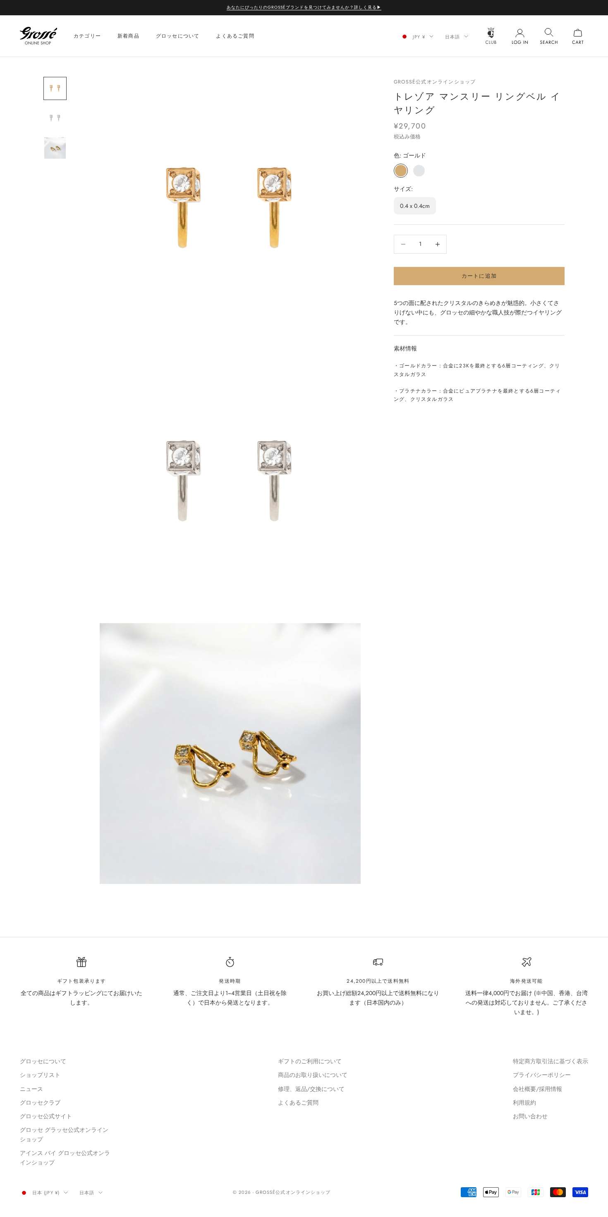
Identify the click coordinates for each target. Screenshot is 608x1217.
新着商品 (128, 36)
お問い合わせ (530, 1116)
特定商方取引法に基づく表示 (550, 1061)
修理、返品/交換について (311, 1089)
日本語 (452, 36)
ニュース (31, 1089)
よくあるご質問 (235, 36)
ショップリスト (40, 1075)
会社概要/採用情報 (537, 1089)
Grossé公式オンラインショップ (435, 82)
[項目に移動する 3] (55, 148)
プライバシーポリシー (542, 1075)
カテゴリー (87, 36)
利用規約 (524, 1102)
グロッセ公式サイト (46, 1116)
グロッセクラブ (40, 1102)
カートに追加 (479, 276)
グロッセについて (178, 36)
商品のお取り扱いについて (312, 1075)
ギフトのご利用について (310, 1061)
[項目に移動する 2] (55, 118)
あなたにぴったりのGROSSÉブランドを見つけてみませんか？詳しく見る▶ (304, 7)
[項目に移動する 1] (55, 88)
